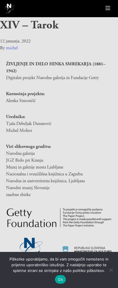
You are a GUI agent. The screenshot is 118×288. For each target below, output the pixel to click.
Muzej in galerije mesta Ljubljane (34, 167)
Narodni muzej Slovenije (28, 188)
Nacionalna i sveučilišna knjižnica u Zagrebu (44, 174)
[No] (111, 270)
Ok (60, 279)
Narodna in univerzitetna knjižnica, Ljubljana (45, 181)
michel (12, 48)
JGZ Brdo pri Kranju (24, 160)
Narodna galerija (20, 153)
